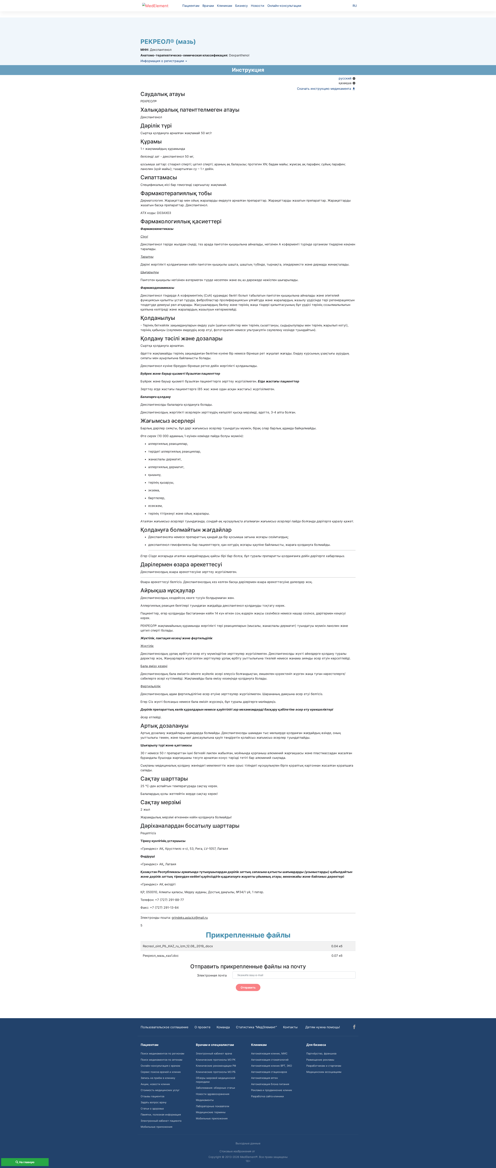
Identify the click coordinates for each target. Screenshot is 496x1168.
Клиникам (224, 6)
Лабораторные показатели (212, 1106)
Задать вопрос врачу (153, 1102)
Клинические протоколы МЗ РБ (216, 1071)
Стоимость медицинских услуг (160, 1090)
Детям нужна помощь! (322, 1027)
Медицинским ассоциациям (323, 1071)
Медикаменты (205, 1100)
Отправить (248, 987)
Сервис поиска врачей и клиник (161, 1071)
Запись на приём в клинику (158, 1077)
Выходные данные (248, 1143)
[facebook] (354, 1027)
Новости (257, 6)
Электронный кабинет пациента (161, 1120)
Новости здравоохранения (212, 1094)
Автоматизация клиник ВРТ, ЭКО (271, 1065)
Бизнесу (241, 6)
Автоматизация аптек (264, 1077)
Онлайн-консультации (284, 6)
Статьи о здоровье (152, 1108)
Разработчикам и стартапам (323, 1065)
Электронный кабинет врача (214, 1053)
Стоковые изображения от (238, 1151)
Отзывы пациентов (152, 1096)
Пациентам (190, 6)
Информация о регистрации (162, 61)
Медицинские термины (211, 1112)
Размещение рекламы (320, 1059)
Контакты (290, 1027)
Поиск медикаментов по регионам (162, 1053)
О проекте (202, 1027)
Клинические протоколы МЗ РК (215, 1059)
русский (345, 78)
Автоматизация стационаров (269, 1071)
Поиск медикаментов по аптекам (161, 1059)
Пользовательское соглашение (164, 1027)
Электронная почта (212, 975)
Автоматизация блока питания (270, 1084)
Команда (223, 1027)
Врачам (208, 6)
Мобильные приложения (156, 1126)
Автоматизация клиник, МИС (269, 1053)
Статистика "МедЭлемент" (256, 1027)
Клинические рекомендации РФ (216, 1065)
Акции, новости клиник (155, 1084)
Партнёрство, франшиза (321, 1053)
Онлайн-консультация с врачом (160, 1065)
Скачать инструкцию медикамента (324, 89)
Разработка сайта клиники (267, 1096)
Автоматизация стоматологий (269, 1059)
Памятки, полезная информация (161, 1114)
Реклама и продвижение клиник (271, 1090)
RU (355, 6)
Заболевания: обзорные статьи (215, 1087)
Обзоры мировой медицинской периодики (215, 1079)
